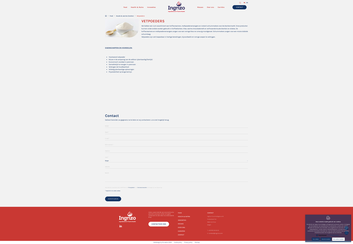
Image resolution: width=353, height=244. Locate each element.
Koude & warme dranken (125, 16)
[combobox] (176, 160)
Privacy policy (188, 242)
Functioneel (323, 235)
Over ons (181, 227)
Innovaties (182, 220)
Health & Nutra (184, 216)
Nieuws (181, 224)
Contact (181, 235)
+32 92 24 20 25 (213, 230)
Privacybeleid (131, 187)
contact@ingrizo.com (216, 233)
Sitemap (197, 242)
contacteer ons (158, 224)
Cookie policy (178, 242)
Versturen (113, 199)
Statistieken (334, 235)
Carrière (181, 231)
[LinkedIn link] (122, 226)
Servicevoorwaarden (142, 187)
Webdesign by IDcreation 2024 (162, 242)
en (247, 2)
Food (111, 16)
